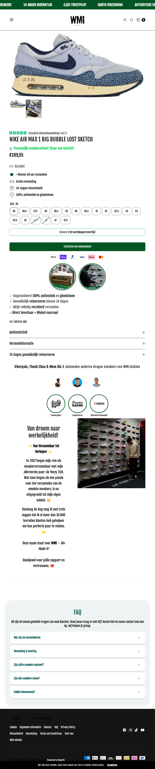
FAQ (56, 727)
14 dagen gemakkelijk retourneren (32, 354)
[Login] (124, 20)
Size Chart (20, 166)
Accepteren (112, 765)
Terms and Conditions (51, 733)
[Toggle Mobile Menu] (14, 20)
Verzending (31, 733)
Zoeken (13, 727)
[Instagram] (130, 730)
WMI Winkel (16, 740)
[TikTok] (136, 730)
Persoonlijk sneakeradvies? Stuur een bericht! (43, 148)
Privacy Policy (68, 727)
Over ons (69, 733)
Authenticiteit (18, 332)
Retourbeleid (16, 733)
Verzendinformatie (21, 343)
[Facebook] (124, 730)
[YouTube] (142, 730)
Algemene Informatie (30, 727)
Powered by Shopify (56, 760)
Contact (48, 727)
